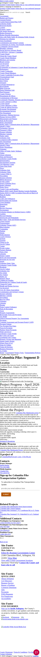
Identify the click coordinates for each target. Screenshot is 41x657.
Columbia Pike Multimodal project (27, 413)
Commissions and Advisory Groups (12, 43)
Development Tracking (7, 162)
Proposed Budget (5, 26)
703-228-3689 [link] (4, 467)
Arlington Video (5, 172)
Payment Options (5, 324)
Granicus (35, 656)
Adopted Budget (5, 20)
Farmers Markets (5, 250)
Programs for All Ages (7, 259)
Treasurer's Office (6, 130)
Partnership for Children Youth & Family (13, 282)
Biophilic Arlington (6, 48)
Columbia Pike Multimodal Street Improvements (16, 507)
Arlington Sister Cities (7, 263)
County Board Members (8, 58)
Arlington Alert (5, 138)
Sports (2, 261)
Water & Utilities (5, 345)
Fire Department (5, 113)
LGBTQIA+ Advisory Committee (11, 52)
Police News (4, 187)
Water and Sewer (5, 332)
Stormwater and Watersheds (9, 218)
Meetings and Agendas (7, 60)
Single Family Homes (7, 341)
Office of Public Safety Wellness (11, 151)
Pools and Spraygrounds (8, 258)
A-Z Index (3, 351)
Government (9, 353)
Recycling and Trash (7, 335)
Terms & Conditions (20, 652)
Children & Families (6, 280)
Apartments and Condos (8, 337)
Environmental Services (8, 111)
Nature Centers (5, 256)
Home (2, 353)
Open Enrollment (5, 41)
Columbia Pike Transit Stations (10, 508)
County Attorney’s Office (8, 102)
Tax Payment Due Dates (8, 326)
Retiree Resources (6, 33)
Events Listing (5, 181)
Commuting (4, 229)
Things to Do (4, 242)
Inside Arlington (5, 185)
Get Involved (4, 64)
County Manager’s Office (8, 105)
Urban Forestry (5, 221)
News (2, 168)
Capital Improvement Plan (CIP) (10, 22)
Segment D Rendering (7, 441)
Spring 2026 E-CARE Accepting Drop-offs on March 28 (19, 193)
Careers (2, 27)
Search (2, 12)
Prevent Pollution (5, 216)
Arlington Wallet (5, 24)
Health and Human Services (9, 286)
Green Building (5, 202)
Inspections (3, 204)
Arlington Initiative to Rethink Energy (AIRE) (15, 212)
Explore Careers (5, 29)
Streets (2, 233)
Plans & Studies (5, 195)
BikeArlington (5, 227)
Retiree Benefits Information (9, 35)
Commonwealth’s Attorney (9, 140)
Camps (2, 246)
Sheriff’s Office (5, 126)
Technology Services (7, 128)
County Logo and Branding (9, 189)
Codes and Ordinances (7, 199)
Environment (4, 210)
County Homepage (6, 652)
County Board (4, 54)
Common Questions (8, 587)
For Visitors (4, 275)
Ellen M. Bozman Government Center (18, 552)
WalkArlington (5, 235)
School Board (4, 79)
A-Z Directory (6, 581)
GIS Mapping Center (7, 164)
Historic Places (5, 278)
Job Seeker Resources (7, 31)
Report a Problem (8, 585)
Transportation (5, 223)
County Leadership (6, 71)
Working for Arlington (7, 39)
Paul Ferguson (5, 92)
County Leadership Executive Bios (11, 75)
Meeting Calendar (6, 134)
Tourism (2, 240)
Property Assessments (7, 313)
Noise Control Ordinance (8, 307)
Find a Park (4, 252)
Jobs (3, 590)
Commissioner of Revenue (9, 98)
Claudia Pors (4, 471)
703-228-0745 (4, 473)
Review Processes (6, 208)
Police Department (6, 122)
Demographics (5, 161)
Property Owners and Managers (10, 339)
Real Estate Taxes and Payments (10, 315)
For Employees (7, 596)
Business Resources (6, 349)
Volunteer (3, 149)
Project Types (19, 353)
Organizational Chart (7, 77)
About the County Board (8, 56)
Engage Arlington (6, 132)
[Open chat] (36, 652)
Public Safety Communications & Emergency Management (19, 124)
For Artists (3, 273)
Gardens (3, 214)
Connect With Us (5, 174)
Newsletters (4, 176)
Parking (2, 231)
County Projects (5, 94)
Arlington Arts (5, 271)
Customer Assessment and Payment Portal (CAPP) (17, 322)
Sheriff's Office (5, 145)
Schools (2, 238)
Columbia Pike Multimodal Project (11, 450)
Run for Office (5, 299)
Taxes (2, 311)
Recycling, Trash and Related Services (13, 219)
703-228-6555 (4, 530)
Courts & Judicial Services (9, 107)
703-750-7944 (4, 526)
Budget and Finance (6, 18)
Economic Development (8, 109)
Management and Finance (8, 119)
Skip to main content (7, 1)
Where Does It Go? (6, 343)
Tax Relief (3, 316)
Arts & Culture (5, 244)
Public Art (3, 277)
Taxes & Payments (6, 328)
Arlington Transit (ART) (8, 225)
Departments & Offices (7, 96)
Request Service (7, 583)
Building (3, 197)
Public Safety (4, 136)
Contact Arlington (6, 654)
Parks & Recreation (6, 121)
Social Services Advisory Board (10, 50)
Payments (3, 320)
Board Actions (5, 62)
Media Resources (5, 180)
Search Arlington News (8, 183)
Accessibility (6, 599)
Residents (3, 267)
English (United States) (20, 5)
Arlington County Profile (8, 159)
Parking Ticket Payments (8, 330)
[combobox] (10, 7)
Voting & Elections (6, 347)
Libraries (3, 254)
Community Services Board (9, 46)
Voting (2, 153)
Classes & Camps (6, 284)
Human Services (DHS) (8, 117)
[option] (20, 5)
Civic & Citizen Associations (9, 290)
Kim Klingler (4, 86)
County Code (4, 65)
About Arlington (5, 155)
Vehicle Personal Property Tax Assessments (14, 318)
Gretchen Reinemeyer (7, 84)
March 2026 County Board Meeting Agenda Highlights (18, 191)
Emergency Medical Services (9, 115)
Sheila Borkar (4, 465)
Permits (2, 206)
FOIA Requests (7, 594)
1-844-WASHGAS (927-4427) (10, 523)
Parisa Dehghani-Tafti (7, 90)
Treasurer (3, 83)
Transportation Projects (32, 353)
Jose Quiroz (4, 81)
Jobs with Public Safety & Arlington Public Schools (17, 37)
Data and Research (6, 157)
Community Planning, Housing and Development (16, 100)
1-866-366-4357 (5, 534)
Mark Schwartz (5, 88)
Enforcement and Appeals (8, 200)
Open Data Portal (6, 166)
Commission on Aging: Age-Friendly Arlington (15, 45)
